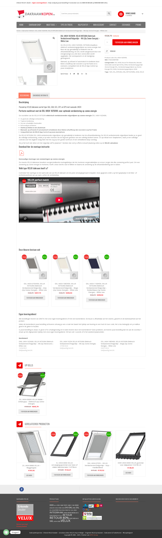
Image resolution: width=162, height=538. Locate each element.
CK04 (59, 508)
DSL (114, 72)
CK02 (56, 508)
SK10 (77, 518)
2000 (77, 505)
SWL (51, 521)
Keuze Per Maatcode (129, 63)
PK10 (57, 515)
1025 (110, 72)
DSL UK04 (118, 63)
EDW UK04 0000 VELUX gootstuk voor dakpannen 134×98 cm (130, 464)
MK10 (77, 513)
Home (18, 31)
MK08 (73, 513)
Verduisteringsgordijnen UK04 (127, 69)
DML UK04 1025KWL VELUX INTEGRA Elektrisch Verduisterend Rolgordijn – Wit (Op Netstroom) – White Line (36, 343)
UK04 (126, 65)
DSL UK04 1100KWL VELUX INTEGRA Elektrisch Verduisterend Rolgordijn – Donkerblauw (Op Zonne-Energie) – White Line (96, 288)
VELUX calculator (111, 143)
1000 (61, 505)
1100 (72, 505)
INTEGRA (119, 72)
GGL (72, 510)
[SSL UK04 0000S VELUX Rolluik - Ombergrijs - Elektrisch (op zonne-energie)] (31, 384)
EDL (51, 510)
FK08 (66, 510)
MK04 (65, 513)
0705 (58, 505)
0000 (52, 505)
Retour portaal (22, 524)
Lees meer (29, 475)
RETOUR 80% (130, 72)
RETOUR (67, 515)
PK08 (54, 515)
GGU (75, 510)
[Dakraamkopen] (37, 14)
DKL (70, 507)
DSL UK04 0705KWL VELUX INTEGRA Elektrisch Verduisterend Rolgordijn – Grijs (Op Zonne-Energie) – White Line (34, 287)
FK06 (63, 510)
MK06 (69, 513)
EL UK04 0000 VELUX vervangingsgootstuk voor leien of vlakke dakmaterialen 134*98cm (64, 465)
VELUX (142, 72)
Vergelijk (112, 51)
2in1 (55, 505)
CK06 (63, 508)
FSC (69, 510)
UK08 (58, 521)
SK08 (73, 518)
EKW (56, 510)
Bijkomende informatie (40, 95)
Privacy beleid (22, 526)
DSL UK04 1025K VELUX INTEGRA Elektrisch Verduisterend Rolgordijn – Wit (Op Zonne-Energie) (78, 342)
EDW (53, 510)
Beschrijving (24, 95)
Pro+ (60, 515)
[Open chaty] (6, 532)
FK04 (60, 510)
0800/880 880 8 (99, 3)
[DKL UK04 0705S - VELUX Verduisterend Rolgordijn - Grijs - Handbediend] (97, 445)
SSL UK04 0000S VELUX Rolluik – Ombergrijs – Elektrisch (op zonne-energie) (31, 401)
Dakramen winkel (28, 31)
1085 (69, 505)
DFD (67, 507)
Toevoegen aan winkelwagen (126, 42)
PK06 (51, 515)
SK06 (70, 518)
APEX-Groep (94, 535)
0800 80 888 (86, 3)
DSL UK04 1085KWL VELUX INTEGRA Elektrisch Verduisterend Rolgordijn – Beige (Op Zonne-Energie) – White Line (65, 287)
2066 (51, 508)
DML (74, 508)
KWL (124, 72)
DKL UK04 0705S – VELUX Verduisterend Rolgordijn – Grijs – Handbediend (97, 465)
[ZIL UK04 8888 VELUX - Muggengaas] (31, 447)
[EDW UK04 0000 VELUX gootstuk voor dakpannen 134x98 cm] (130, 445)
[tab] (25, 95)
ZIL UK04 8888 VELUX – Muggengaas (31, 466)
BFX (54, 508)
